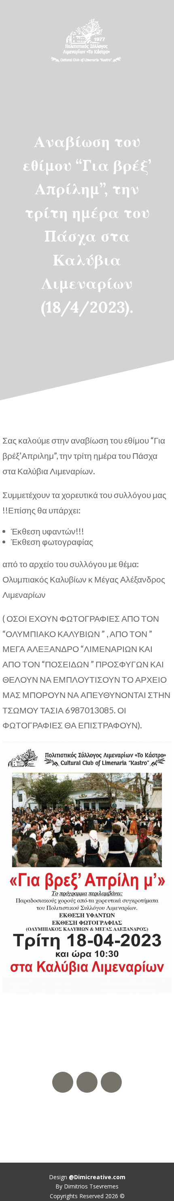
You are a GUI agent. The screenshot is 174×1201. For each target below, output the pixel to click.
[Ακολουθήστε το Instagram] (111, 1082)
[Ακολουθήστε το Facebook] (62, 1082)
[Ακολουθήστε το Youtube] (87, 1082)
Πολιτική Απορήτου (87, 1116)
